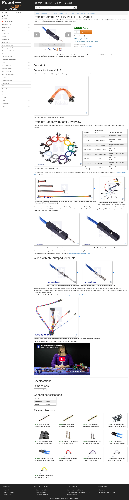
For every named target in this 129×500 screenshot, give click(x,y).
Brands (5, 16)
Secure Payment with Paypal (75, 490)
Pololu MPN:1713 (86, 46)
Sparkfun (4, 97)
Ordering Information (41, 490)
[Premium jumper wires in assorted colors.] (58, 148)
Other (3, 106)
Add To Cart (87, 32)
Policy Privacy (8, 494)
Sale (5, 18)
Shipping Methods (41, 492)
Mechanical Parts (7, 68)
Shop (49, 3)
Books (4, 36)
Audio (3, 30)
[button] (36, 38)
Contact (38, 3)
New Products (6, 103)
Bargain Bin (5, 33)
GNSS (4, 62)
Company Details (9, 492)
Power (4, 77)
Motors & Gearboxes (8, 74)
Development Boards (8, 51)
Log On (69, 3)
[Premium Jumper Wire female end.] (105, 229)
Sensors (4, 92)
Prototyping (5, 83)
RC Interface (5, 86)
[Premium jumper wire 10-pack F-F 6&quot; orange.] (61, 95)
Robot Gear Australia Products (12, 13)
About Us (6, 490)
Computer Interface (8, 45)
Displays (4, 54)
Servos (4, 95)
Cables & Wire (6, 39)
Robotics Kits (6, 27)
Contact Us (102, 490)
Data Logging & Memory (9, 48)
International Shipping (42, 494)
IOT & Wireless (6, 65)
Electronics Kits (6, 24)
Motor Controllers (7, 71)
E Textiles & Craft (7, 56)
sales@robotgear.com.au (108, 492)
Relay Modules (6, 89)
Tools (3, 100)
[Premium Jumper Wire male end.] (57, 229)
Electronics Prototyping (9, 59)
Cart (59, 3)
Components (6, 42)
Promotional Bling (7, 80)
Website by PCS (73, 498)
